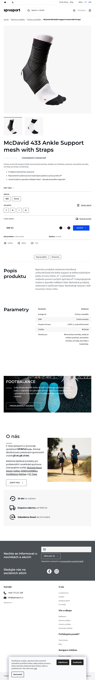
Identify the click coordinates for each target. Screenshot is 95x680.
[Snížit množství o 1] (60, 228)
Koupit (80, 228)
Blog (71, 2)
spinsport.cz (8, 603)
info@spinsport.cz (15, 597)
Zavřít (17, 246)
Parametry (55, 257)
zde (35, 668)
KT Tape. (32, 474)
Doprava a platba (64, 620)
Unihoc (16, 471)
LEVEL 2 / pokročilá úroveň (78, 324)
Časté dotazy (63, 2)
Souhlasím (77, 662)
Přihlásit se (49, 556)
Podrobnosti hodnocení (34, 158)
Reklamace (62, 617)
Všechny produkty (65, 656)
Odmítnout (63, 662)
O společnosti (63, 593)
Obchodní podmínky (66, 628)
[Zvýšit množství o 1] (68, 228)
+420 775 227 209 (15, 592)
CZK (85, 2)
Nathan (22, 474)
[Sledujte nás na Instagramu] (56, 571)
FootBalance (12, 474)
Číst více (8, 188)
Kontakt (61, 597)
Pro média (62, 605)
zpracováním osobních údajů (72, 561)
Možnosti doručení (85, 219)
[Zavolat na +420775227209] (14, 2)
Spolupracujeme (64, 601)
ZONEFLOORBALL (29, 471)
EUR (90, 2)
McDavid (31, 467)
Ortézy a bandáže (82, 314)
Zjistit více (15, 483)
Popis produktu (41, 257)
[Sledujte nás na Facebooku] (49, 571)
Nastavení (17, 674)
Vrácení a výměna (65, 624)
